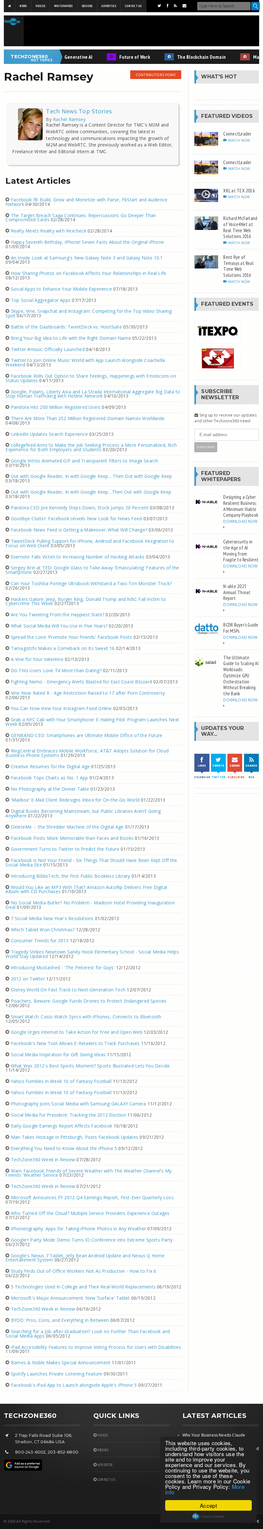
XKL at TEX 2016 (239, 190)
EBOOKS (102, 1449)
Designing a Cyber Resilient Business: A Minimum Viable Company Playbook (240, 506)
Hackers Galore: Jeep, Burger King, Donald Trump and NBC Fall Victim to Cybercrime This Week (85, 601)
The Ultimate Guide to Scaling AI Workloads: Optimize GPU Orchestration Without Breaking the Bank (240, 675)
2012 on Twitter (28, 979)
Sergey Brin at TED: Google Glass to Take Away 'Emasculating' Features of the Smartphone (92, 570)
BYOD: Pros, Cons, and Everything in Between (60, 1320)
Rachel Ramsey (69, 119)
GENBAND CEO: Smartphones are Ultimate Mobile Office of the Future (86, 735)
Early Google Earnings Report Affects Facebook (61, 1126)
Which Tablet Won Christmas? (43, 930)
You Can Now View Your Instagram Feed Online (61, 708)
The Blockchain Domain (190, 57)
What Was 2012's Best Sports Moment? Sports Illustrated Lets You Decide (90, 1066)
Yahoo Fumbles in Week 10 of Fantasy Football (61, 1081)
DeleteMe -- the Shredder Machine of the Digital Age (67, 827)
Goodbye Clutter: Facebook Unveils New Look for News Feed (76, 518)
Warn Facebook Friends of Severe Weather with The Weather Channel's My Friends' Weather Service (88, 1173)
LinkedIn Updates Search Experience (49, 434)
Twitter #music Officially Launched (48, 349)
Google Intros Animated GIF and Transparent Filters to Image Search (84, 461)
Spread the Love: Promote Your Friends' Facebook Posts (71, 637)
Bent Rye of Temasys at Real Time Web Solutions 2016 (238, 266)
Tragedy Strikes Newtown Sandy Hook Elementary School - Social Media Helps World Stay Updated (92, 954)
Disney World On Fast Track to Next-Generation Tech (68, 990)
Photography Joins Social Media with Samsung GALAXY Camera (78, 1104)
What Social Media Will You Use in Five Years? (59, 626)
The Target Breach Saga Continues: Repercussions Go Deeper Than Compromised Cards (80, 217)
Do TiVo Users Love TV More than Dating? (56, 670)
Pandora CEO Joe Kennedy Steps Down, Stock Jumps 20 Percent (79, 508)
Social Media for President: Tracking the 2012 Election (68, 1115)
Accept (208, 1505)
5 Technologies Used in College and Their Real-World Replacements (83, 1287)
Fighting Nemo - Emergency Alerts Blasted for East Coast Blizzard (81, 682)
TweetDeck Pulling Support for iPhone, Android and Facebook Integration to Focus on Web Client (89, 543)
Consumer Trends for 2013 (40, 940)
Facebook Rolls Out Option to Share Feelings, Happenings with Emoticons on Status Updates (90, 378)
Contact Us (133, 6)
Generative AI (68, 57)
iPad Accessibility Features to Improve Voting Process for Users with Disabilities (96, 1347)
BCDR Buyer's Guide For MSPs (240, 627)
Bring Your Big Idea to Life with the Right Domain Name (71, 338)
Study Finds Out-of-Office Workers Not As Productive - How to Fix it (84, 1271)
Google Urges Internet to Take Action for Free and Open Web (76, 1032)
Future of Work (124, 57)
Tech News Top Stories (79, 111)
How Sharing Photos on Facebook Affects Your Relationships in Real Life (88, 273)
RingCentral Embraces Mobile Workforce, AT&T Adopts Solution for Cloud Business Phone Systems (87, 753)
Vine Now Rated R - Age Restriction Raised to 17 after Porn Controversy (88, 693)
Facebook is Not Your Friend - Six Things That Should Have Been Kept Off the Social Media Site (91, 862)
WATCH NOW (238, 140)
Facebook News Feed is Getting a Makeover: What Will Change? (79, 530)
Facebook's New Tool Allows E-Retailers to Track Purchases (75, 1043)
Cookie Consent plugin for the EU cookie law (208, 1516)
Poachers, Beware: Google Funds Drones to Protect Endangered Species (89, 1001)
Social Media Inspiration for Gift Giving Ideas (58, 1054)
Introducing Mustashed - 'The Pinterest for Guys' (63, 967)
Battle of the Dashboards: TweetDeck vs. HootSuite (66, 327)
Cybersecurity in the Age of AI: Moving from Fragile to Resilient (241, 550)
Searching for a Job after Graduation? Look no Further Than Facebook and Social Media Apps (87, 1333)
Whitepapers (63, 6)
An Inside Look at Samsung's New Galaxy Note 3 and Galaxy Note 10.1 (87, 258)
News (23, 6)
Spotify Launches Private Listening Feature (56, 1374)
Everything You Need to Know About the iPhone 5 (64, 1148)
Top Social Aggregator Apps (41, 300)
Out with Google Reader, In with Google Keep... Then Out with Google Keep (91, 476)
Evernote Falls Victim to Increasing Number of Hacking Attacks (78, 557)
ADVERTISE (105, 1464)
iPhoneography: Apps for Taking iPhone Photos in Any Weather (78, 1229)
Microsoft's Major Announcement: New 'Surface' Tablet (70, 1298)
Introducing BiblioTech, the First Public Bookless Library (70, 876)
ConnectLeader (237, 133)
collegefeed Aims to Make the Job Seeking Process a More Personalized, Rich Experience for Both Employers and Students (91, 447)
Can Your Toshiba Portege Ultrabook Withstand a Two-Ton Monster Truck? (91, 583)
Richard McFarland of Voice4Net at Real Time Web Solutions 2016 (240, 227)
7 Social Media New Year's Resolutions (52, 918)
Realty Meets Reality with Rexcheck (48, 231)
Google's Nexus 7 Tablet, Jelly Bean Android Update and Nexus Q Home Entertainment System (85, 1257)
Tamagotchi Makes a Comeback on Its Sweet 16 (63, 648)
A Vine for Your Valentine (37, 659)
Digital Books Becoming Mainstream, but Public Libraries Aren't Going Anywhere (83, 813)
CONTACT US (106, 1479)
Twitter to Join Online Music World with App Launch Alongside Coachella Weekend (85, 362)
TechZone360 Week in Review (43, 1159)
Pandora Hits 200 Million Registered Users (56, 407)
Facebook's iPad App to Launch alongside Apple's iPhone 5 (74, 1385)
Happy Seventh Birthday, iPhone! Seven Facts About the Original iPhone (87, 242)
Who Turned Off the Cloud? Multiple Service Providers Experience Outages (90, 1213)
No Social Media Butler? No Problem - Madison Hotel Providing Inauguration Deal (90, 905)
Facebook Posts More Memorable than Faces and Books (72, 838)
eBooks (87, 6)
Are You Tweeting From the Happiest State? (58, 614)
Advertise (108, 6)
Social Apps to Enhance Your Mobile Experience (61, 289)
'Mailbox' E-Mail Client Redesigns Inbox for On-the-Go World (75, 800)
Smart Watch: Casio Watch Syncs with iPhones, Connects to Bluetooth (86, 1017)
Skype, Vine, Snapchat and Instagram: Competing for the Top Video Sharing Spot (88, 313)
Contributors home (156, 74)
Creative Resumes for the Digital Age (50, 766)
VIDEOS (102, 1435)
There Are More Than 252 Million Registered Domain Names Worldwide (88, 418)
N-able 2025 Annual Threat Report (236, 592)
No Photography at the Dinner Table (50, 789)
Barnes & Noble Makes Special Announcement (61, 1362)
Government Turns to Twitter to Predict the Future (65, 849)
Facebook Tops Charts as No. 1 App (49, 778)
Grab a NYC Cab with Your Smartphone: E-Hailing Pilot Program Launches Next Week (92, 721)
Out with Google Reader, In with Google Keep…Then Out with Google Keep (91, 492)
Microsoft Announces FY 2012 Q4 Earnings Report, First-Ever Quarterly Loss (92, 1197)
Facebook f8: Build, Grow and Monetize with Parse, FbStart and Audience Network (86, 202)
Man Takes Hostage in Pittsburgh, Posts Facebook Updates (74, 1137)
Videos (41, 6)
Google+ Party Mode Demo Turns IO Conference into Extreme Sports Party (92, 1240)
